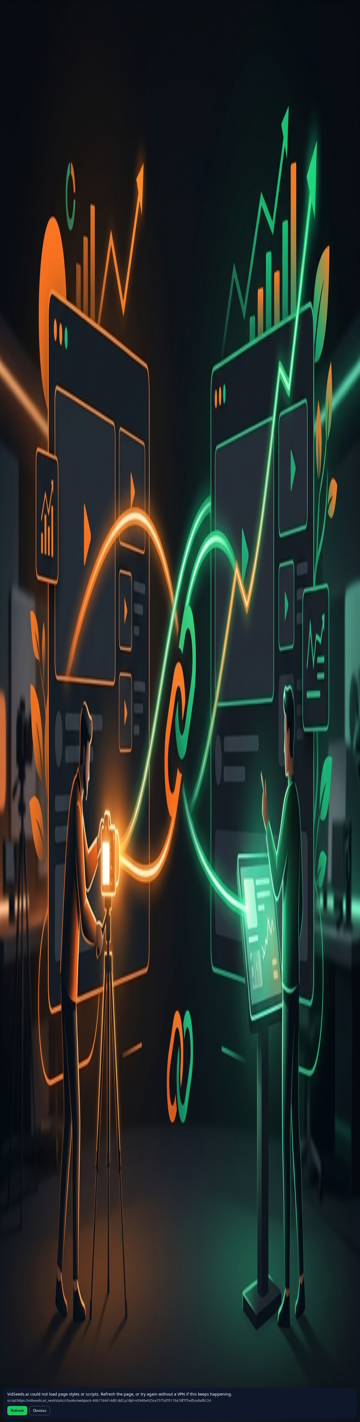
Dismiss (39, 1411)
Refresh (17, 1411)
